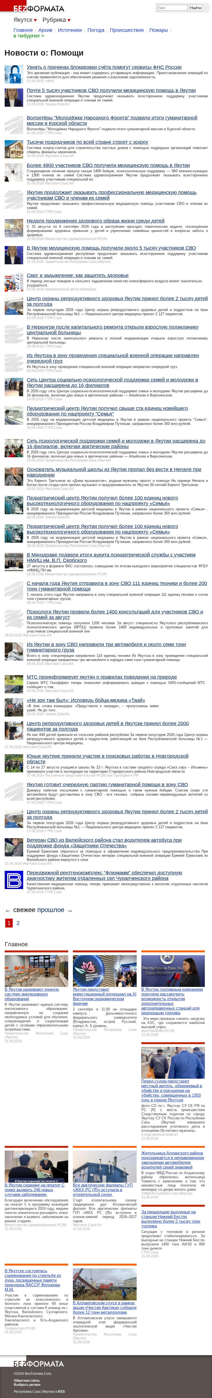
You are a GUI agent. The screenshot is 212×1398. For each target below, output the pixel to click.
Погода (96, 30)
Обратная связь (27, 1381)
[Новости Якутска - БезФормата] (33, 7)
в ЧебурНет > (29, 36)
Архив (45, 30)
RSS (61, 1392)
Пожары (158, 30)
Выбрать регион (27, 1385)
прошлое (50, 909)
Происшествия (127, 30)
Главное (23, 30)
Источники (70, 30)
